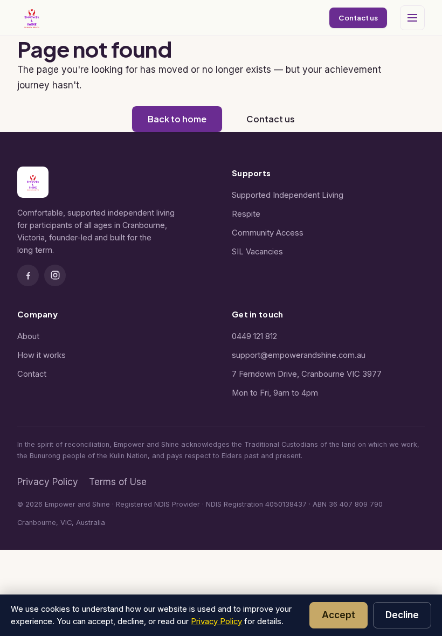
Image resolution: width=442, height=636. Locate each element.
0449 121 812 (254, 336)
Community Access (267, 233)
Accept (338, 615)
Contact (31, 374)
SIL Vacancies (257, 252)
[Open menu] (412, 17)
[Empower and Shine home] (31, 17)
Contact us (358, 17)
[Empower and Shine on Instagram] (55, 275)
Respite (246, 214)
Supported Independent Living (287, 195)
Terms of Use (118, 481)
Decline (402, 615)
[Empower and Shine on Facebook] (28, 275)
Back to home (177, 119)
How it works (41, 355)
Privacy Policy (47, 481)
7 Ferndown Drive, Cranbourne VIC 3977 (307, 374)
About (28, 336)
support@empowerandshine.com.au (298, 355)
